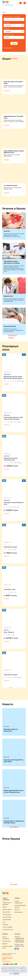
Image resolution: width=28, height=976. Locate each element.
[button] (25, 3)
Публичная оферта (6, 961)
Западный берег (7, 919)
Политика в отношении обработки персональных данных (7, 958)
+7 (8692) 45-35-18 (19, 938)
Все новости (14, 827)
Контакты (17, 909)
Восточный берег (7, 917)
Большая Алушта (7, 914)
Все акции (14, 58)
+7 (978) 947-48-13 (19, 940)
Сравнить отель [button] (7, 371)
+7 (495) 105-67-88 (19, 941)
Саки (4, 922)
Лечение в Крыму (7, 909)
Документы (5, 943)
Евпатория (5, 924)
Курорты (5, 907)
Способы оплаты (6, 941)
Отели (4, 12)
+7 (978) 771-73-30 (19, 946)
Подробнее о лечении (12, 336)
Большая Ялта (6, 912)
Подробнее (6, 384)
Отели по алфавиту (7, 927)
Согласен (16, 973)
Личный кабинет (18, 912)
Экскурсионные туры (8, 929)
